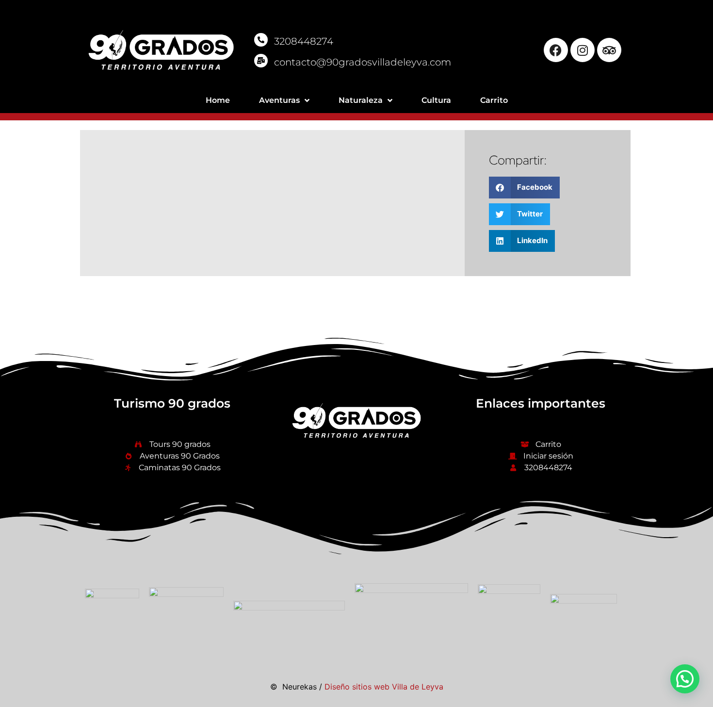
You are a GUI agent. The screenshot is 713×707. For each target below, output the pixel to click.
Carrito (494, 100)
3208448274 (303, 41)
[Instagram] (582, 50)
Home (218, 100)
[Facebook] (556, 50)
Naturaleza (361, 100)
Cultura (436, 100)
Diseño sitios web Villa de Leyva (383, 686)
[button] (524, 187)
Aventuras (279, 100)
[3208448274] (261, 40)
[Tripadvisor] (609, 50)
